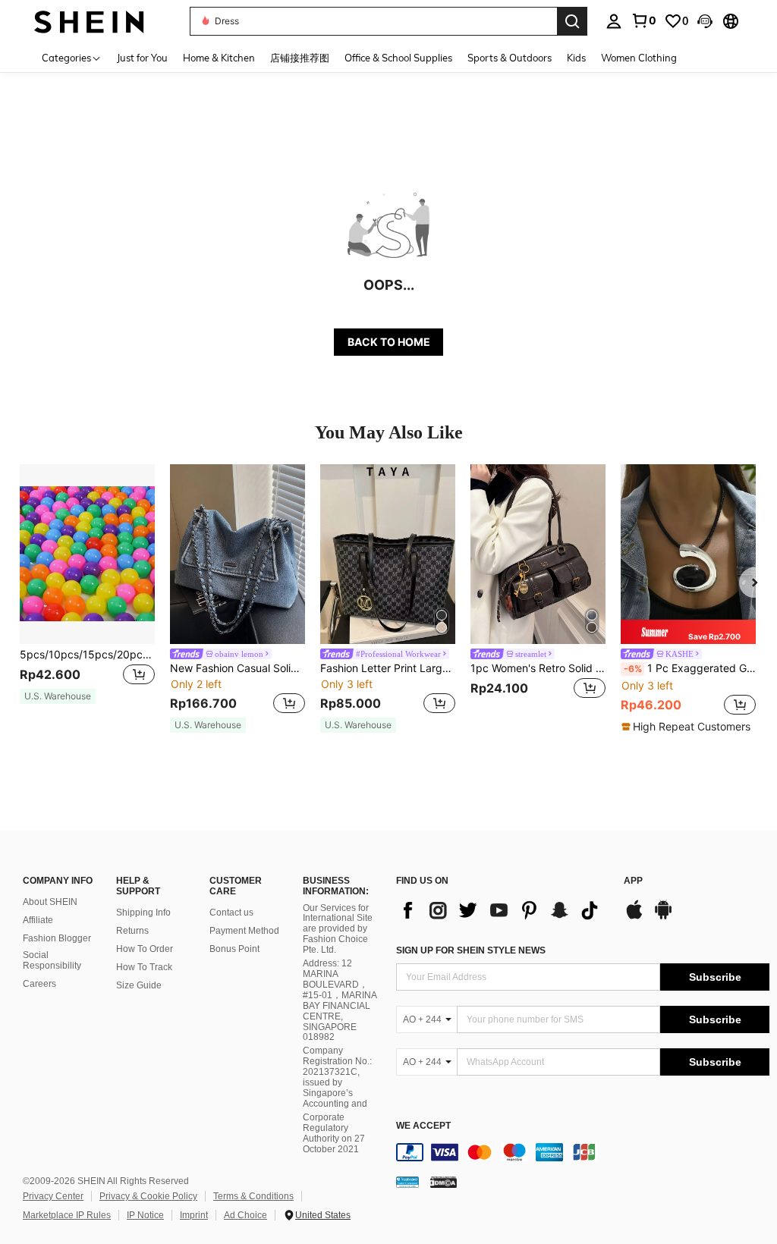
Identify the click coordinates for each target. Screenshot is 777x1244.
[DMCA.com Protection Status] (443, 1181)
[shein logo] (89, 21)
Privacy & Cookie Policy (148, 1196)
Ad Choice (245, 1215)
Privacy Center (53, 1196)
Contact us (231, 912)
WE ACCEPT (423, 1126)
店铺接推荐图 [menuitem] (299, 58)
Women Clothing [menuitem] (639, 58)
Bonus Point (234, 949)
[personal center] (614, 21)
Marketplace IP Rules (67, 1215)
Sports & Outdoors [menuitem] (509, 58)
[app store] (634, 917)
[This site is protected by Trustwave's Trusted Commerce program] (407, 1181)
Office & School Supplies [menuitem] (398, 58)
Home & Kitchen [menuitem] (219, 58)
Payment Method (244, 930)
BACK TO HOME (389, 341)
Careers (39, 984)
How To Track (144, 967)
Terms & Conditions (253, 1196)
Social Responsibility (52, 960)
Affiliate (38, 920)
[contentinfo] (582, 1152)
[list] (502, 910)
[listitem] (87, 591)
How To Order (144, 949)
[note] (58, 696)
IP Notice (145, 1215)
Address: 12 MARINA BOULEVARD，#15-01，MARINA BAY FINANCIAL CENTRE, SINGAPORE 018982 (339, 1000)
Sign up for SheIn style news (471, 950)
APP (633, 881)
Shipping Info (143, 912)
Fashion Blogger (57, 938)
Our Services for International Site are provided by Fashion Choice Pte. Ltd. (338, 929)
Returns (132, 930)
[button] (705, 21)
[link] (643, 20)
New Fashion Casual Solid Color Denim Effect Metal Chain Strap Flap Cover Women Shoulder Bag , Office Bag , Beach (237, 668)
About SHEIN (50, 902)
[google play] (663, 917)
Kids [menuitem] (576, 58)
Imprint (194, 1215)
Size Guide (139, 985)
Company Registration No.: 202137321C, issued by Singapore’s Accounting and (337, 1077)
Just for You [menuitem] (142, 58)
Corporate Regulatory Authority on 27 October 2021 (334, 1133)
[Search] (572, 21)
